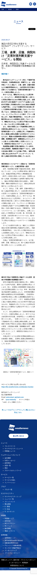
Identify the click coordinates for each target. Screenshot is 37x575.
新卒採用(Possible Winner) (14, 540)
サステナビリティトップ (13, 496)
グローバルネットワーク (13, 470)
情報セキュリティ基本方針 (10, 560)
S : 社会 (7, 509)
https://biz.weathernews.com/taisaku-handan (17, 387)
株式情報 (8, 528)
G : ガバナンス (10, 511)
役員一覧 (8, 465)
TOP (2, 9)
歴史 (6, 468)
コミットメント (10, 501)
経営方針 (8, 521)
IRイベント (8, 526)
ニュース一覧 (9, 499)
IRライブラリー (10, 523)
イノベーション (10, 482)
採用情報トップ (10, 538)
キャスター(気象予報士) (13, 548)
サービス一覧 (9, 477)
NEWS (10, 9)
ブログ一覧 (8, 489)
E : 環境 (7, 506)
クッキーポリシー (15, 562)
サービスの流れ (10, 480)
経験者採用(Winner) (11, 543)
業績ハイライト (10, 531)
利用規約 (25, 562)
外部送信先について (17, 565)
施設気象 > (5, 74)
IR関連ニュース (10, 451)
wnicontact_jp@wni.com (15, 397)
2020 (17, 9)
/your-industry (11, 399)
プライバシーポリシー (12, 553)
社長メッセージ (10, 460)
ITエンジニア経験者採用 (13, 545)
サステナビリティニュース (14, 448)
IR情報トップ (9, 518)
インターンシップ (11, 550)
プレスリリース (10, 446)
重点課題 (8, 504)
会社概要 (8, 458)
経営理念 (8, 463)
